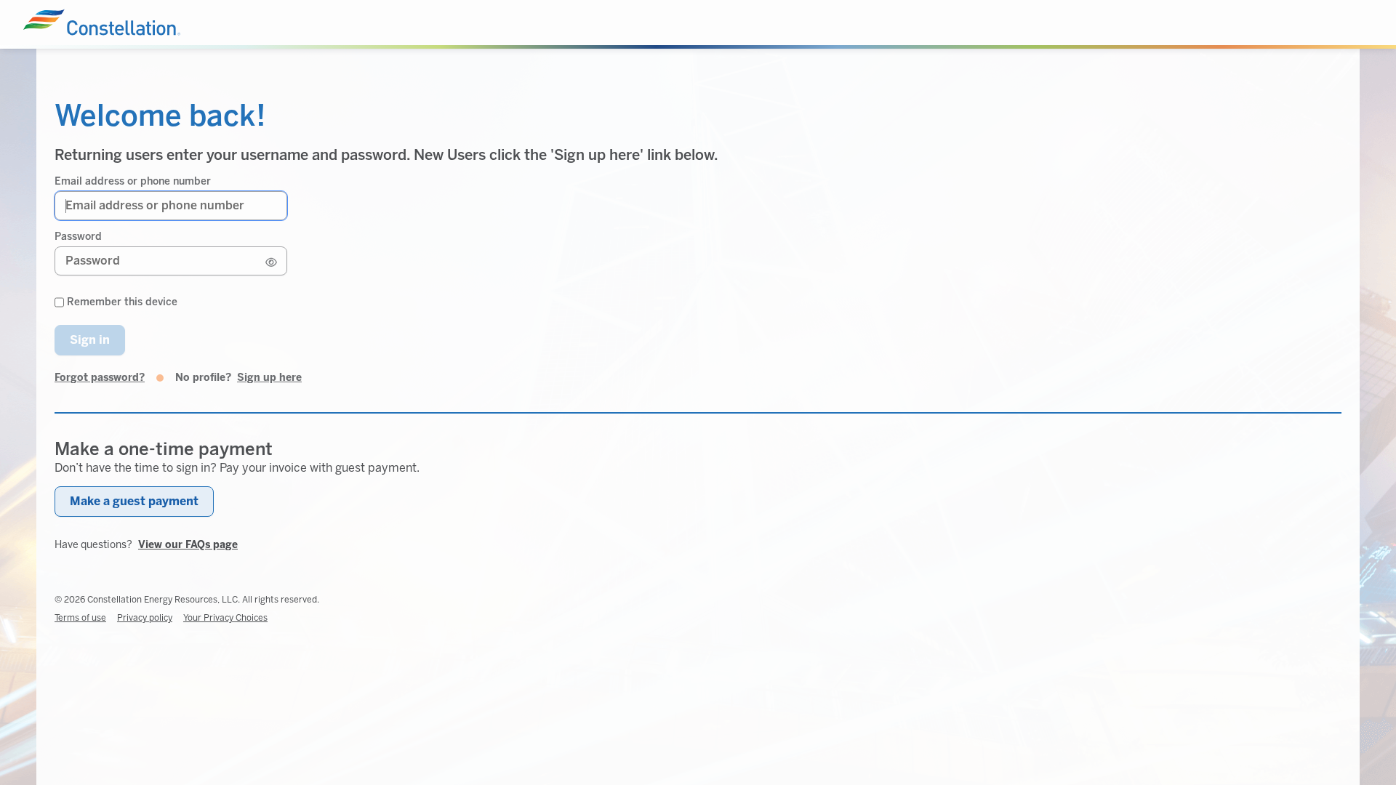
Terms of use (80, 618)
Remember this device (122, 302)
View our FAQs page (188, 545)
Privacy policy (144, 618)
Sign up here (269, 377)
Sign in (90, 340)
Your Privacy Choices (225, 618)
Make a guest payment (134, 501)
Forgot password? (100, 378)
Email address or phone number (133, 182)
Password (78, 237)
